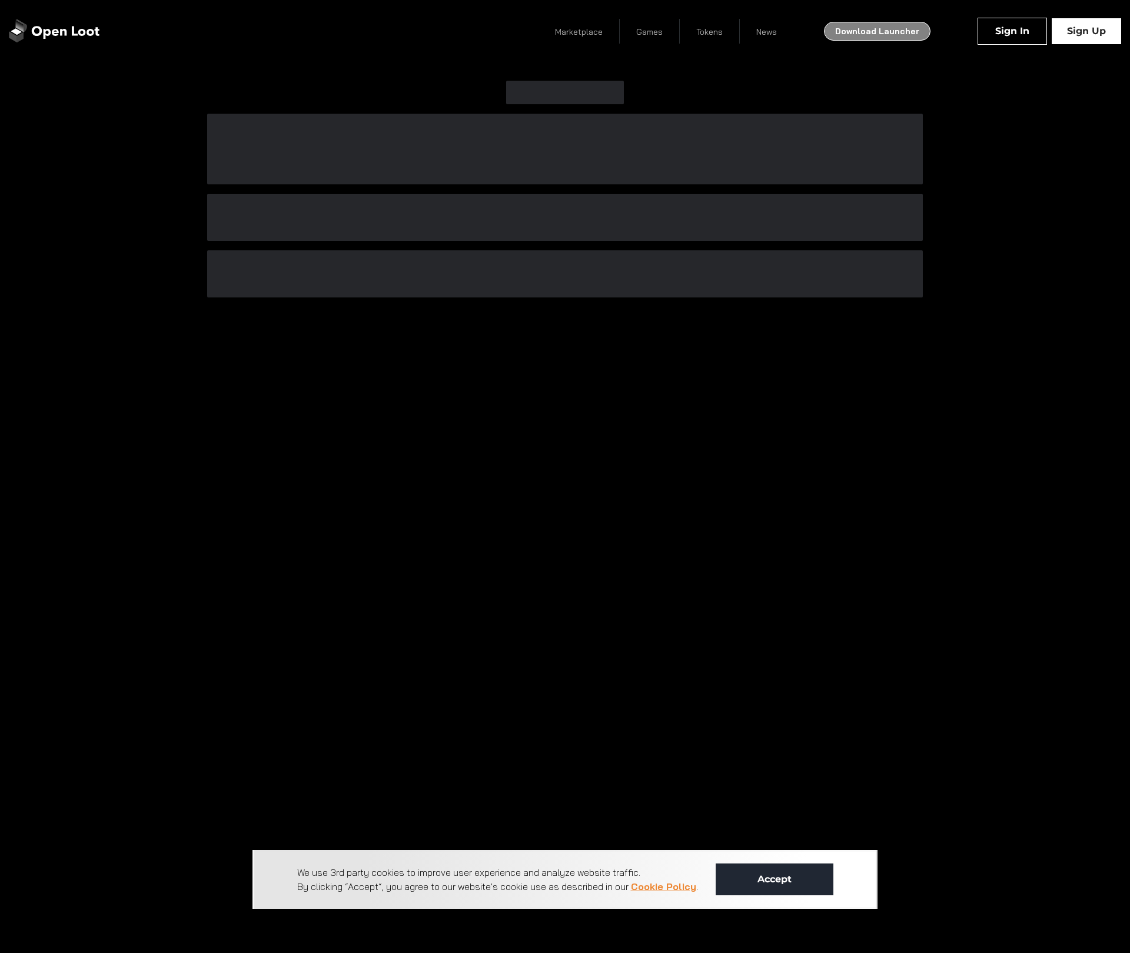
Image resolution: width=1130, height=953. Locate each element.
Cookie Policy (663, 886)
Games (649, 32)
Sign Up (1086, 31)
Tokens (709, 32)
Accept (774, 879)
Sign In (1012, 31)
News (766, 32)
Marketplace (579, 32)
